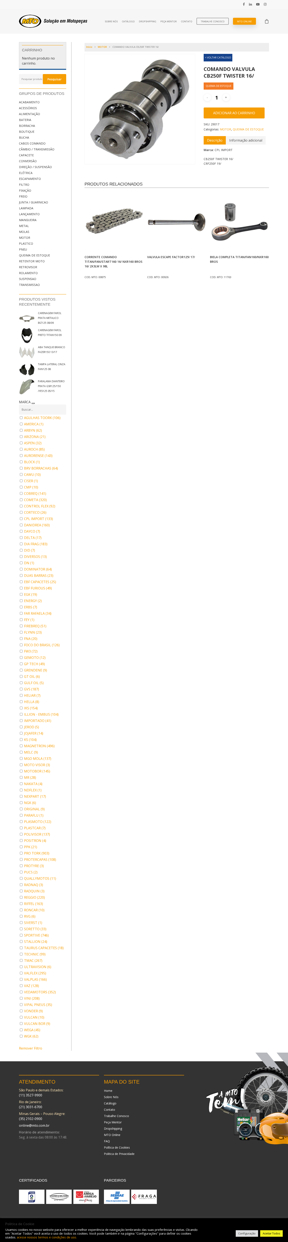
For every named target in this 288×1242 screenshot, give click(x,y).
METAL (24, 226)
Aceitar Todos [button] (271, 1233)
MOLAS (24, 232)
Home (108, 1091)
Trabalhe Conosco (213, 21)
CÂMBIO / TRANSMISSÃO (36, 149)
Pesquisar (54, 79)
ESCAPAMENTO (30, 179)
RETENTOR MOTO (32, 261)
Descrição (214, 140)
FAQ (107, 1141)
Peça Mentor (168, 21)
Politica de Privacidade (119, 1154)
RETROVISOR (28, 267)
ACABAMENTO (29, 102)
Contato (186, 21)
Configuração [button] (247, 1233)
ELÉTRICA (25, 173)
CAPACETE (26, 155)
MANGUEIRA (27, 220)
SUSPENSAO (27, 279)
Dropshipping (147, 21)
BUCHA (24, 137)
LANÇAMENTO (29, 214)
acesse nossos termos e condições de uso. (47, 1237)
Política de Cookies (117, 1147)
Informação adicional (245, 140)
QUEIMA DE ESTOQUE (34, 255)
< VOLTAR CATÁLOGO (218, 57)
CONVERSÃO (28, 161)
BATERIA (25, 120)
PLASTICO (26, 243)
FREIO (23, 196)
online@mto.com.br (34, 1125)
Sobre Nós (111, 21)
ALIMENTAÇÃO (29, 114)
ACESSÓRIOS (28, 108)
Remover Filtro (30, 1048)
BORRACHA (27, 126)
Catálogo (128, 21)
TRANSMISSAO (29, 285)
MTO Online (244, 21)
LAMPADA (26, 208)
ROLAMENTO (28, 273)
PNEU (23, 249)
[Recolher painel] (33, 403)
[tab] (215, 140)
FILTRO (24, 185)
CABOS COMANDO (32, 143)
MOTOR (24, 238)
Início (89, 46)
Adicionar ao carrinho (234, 113)
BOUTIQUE (26, 132)
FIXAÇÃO (25, 190)
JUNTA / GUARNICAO (33, 202)
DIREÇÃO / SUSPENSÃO (35, 167)
